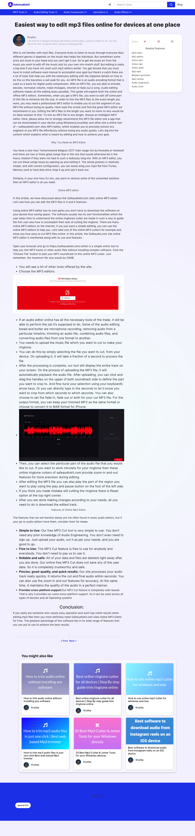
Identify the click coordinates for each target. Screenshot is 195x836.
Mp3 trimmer (138, 79)
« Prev (64, 640)
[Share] (110, 5)
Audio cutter (138, 86)
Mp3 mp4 (136, 71)
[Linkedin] (172, 42)
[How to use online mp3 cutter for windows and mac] (149, 679)
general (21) (23, 805)
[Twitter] (145, 42)
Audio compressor (140, 82)
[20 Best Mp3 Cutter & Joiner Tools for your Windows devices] (97, 733)
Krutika (31, 37)
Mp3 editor (137, 53)
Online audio (138, 67)
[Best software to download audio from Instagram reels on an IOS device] (149, 731)
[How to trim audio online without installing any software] (45, 679)
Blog (179, 4)
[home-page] (19, 4)
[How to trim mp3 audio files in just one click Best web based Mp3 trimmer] (45, 733)
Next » (72, 640)
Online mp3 (137, 60)
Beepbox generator (141, 75)
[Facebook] (158, 42)
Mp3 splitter (137, 56)
